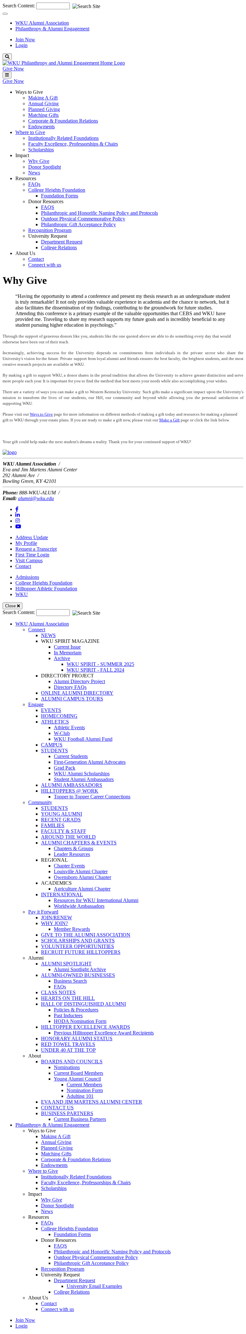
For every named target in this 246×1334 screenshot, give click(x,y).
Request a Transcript (36, 549)
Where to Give (43, 1171)
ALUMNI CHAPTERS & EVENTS (79, 842)
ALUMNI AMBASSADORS (71, 785)
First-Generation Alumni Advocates (90, 762)
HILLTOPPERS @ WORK (69, 791)
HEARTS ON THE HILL (68, 998)
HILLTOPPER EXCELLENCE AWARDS (85, 1027)
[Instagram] (17, 520)
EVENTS (51, 710)
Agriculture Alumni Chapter (82, 888)
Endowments (41, 126)
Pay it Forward (43, 912)
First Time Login (32, 554)
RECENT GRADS (61, 819)
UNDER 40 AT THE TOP (68, 1050)
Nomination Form (85, 1090)
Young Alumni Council (77, 1079)
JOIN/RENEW (56, 917)
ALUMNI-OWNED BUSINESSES (78, 975)
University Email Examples (94, 1286)
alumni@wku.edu (36, 498)
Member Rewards (72, 929)
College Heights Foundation (56, 190)
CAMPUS (51, 744)
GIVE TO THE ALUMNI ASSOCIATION (85, 935)
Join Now (25, 39)
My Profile (26, 543)
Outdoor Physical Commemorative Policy (83, 218)
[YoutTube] (18, 526)
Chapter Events (69, 865)
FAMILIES (52, 825)
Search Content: (19, 5)
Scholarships (41, 149)
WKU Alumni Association (42, 23)
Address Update (31, 537)
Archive (62, 658)
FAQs (34, 184)
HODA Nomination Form (80, 1021)
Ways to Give (41, 414)
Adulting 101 (80, 1096)
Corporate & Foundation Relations (63, 121)
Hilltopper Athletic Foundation (46, 588)
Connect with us (44, 265)
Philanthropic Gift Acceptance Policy (78, 224)
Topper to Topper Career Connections (92, 796)
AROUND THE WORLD (68, 837)
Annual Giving (43, 103)
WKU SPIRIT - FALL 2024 (95, 670)
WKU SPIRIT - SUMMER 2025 (100, 664)
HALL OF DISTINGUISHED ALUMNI (83, 1004)
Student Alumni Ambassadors (84, 779)
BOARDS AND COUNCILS (71, 1061)
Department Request (61, 241)
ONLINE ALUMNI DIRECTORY (77, 693)
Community (40, 802)
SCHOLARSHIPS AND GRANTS (78, 940)
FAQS (47, 207)
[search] (7, 56)
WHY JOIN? (54, 923)
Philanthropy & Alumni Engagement (52, 28)
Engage (36, 704)
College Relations (59, 247)
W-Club (62, 733)
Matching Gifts (43, 115)
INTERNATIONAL (62, 894)
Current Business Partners (80, 1119)
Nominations (67, 1067)
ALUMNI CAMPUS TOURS (72, 698)
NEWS (48, 635)
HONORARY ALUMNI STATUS (76, 1038)
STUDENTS (54, 750)
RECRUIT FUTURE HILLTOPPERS (80, 952)
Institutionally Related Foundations (63, 138)
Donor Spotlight (44, 167)
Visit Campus (29, 560)
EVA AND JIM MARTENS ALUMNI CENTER (91, 1102)
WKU (21, 594)
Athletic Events (69, 727)
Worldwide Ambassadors (79, 906)
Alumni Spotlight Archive (80, 969)
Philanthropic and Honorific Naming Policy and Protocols (99, 213)
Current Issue (67, 647)
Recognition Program (49, 230)
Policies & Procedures (76, 1009)
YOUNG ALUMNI (61, 814)
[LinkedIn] (17, 515)
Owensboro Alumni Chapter (82, 877)
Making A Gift (43, 97)
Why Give (38, 161)
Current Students (71, 756)
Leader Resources (72, 854)
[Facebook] (17, 509)
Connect (36, 629)
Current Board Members (78, 1073)
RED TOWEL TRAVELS (68, 1044)
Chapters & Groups (73, 848)
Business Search (70, 981)
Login (21, 45)
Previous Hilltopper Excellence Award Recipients (104, 1032)
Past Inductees (68, 1015)
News (34, 172)
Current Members (84, 1084)
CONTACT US (57, 1107)
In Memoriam (67, 652)
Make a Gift (169, 420)
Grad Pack (64, 768)
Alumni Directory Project (79, 681)
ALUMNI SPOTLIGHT (66, 963)
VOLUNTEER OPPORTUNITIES (77, 946)
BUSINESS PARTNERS (67, 1113)
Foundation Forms (59, 195)
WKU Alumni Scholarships (82, 773)
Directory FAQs (70, 687)
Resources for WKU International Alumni (96, 900)
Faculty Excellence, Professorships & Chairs (73, 144)
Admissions (27, 577)
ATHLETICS (55, 721)
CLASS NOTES (58, 992)
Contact (36, 259)
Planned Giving (44, 109)
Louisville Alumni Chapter (81, 871)
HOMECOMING (59, 716)
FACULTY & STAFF (63, 831)
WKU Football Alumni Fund (83, 739)
